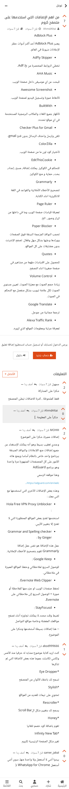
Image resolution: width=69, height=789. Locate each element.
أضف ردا (28, 385)
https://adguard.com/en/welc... (42, 483)
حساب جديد (43, 355)
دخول (19, 355)
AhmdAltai (50, 29)
